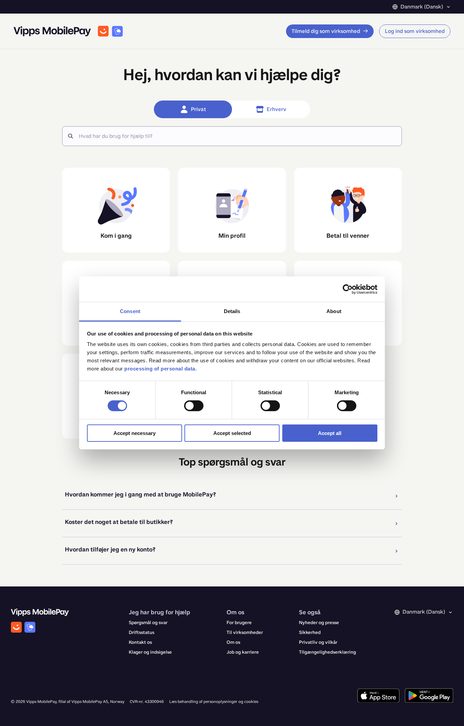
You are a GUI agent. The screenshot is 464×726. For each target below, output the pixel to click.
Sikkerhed (310, 632)
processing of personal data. (160, 368)
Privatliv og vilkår (318, 642)
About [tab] (333, 311)
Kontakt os (140, 642)
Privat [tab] (198, 109)
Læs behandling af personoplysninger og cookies (213, 701)
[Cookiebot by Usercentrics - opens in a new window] (347, 289)
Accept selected (232, 433)
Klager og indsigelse (150, 652)
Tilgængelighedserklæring (327, 652)
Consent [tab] (130, 311)
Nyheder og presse (319, 622)
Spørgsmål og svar (148, 622)
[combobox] (237, 136)
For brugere (239, 622)
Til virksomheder (245, 632)
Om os (233, 642)
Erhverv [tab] (276, 109)
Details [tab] (232, 311)
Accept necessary (134, 433)
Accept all (329, 433)
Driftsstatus (141, 632)
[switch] (193, 405)
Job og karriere (243, 652)
